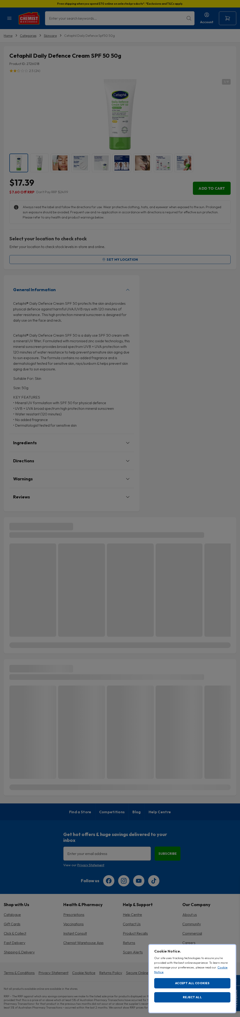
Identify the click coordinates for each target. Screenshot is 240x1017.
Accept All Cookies (192, 983)
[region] (192, 978)
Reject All (192, 997)
